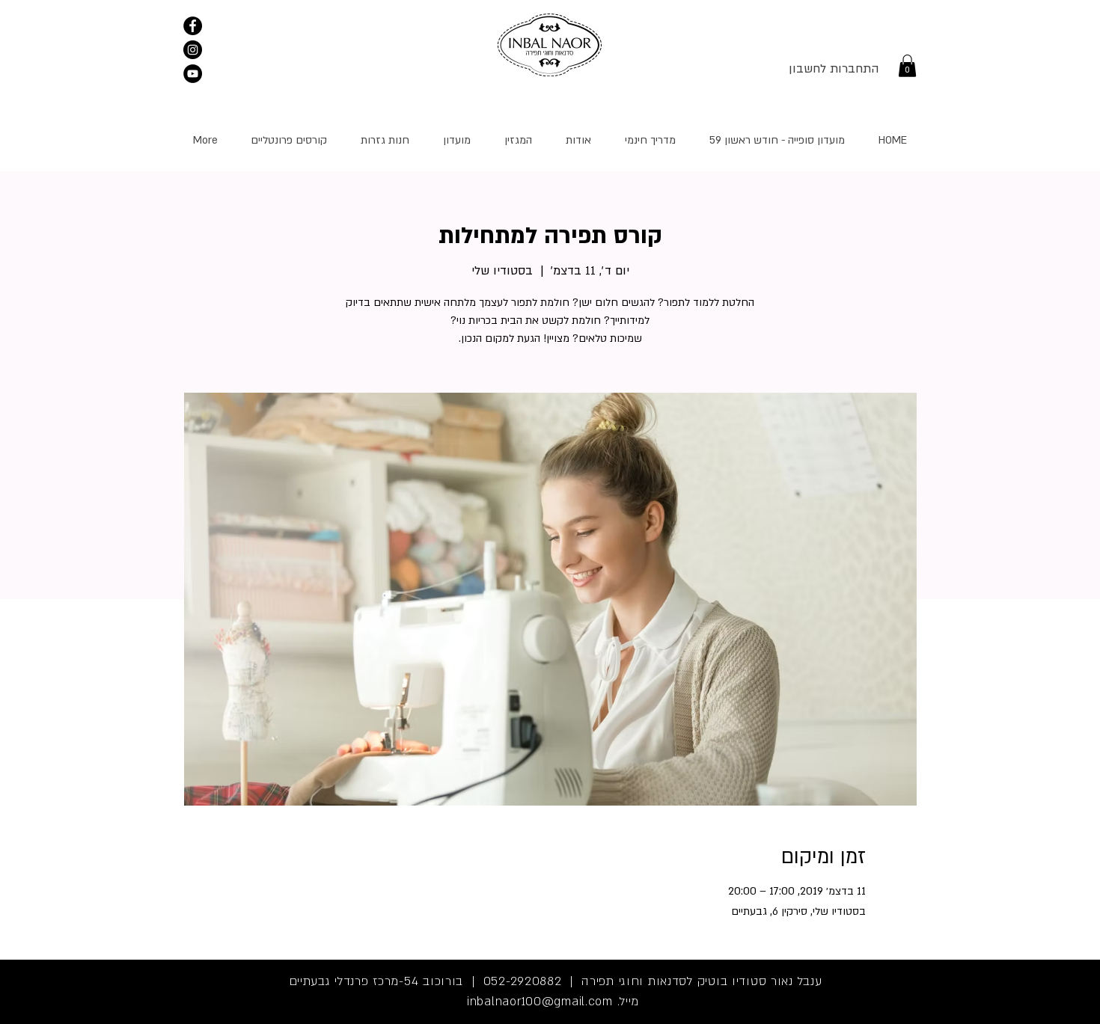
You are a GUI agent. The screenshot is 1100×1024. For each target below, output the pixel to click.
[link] (907, 66)
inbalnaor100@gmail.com (540, 1001)
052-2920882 (522, 981)
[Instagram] (192, 49)
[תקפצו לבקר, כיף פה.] (192, 25)
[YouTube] (192, 73)
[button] (288, 140)
